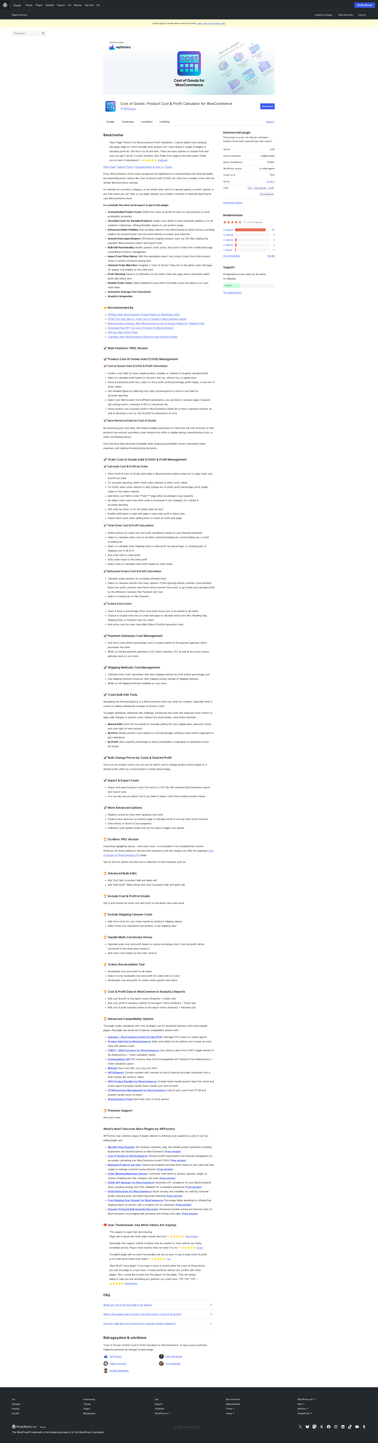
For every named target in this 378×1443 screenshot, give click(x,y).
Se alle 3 (271, 181)
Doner (230, 1408)
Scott (200, 1247)
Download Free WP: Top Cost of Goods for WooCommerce (140, 327)
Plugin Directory (19, 15)
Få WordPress (364, 5)
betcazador (131, 1283)
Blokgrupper (89, 1413)
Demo (169, 166)
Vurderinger (128, 121)
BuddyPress (305, 1413)
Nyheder (16, 1404)
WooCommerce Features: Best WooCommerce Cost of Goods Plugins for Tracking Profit (156, 323)
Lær (156, 1399)
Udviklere (159, 1408)
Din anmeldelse (231, 255)
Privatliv (15, 1413)
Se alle (271, 255)
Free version (173, 1151)
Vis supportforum (232, 292)
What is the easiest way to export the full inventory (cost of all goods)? (142, 1314)
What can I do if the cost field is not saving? (127, 1305)
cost (250, 188)
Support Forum (125, 166)
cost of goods (260, 188)
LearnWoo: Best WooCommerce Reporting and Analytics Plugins (142, 336)
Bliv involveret (233, 1399)
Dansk (43, 1427)
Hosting (15, 1408)
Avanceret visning (232, 202)
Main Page (109, 166)
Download (267, 106)
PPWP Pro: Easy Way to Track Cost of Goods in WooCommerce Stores (147, 319)
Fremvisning (89, 1399)
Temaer (87, 1404)
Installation (147, 121)
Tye (168, 1258)
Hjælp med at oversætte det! (211, 23)
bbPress (303, 1408)
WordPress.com (307, 1399)
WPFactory (130, 108)
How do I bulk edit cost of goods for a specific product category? (139, 1323)
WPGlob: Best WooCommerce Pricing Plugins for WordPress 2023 (144, 314)
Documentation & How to (149, 166)
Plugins (86, 1408)
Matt (301, 1404)
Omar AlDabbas (173, 1356)
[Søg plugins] (43, 33)
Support (270, 121)
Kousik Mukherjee (119, 1370)
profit (271, 188)
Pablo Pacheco (118, 1363)
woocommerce (266, 194)
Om (13, 1399)
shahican (163, 160)
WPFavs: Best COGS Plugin (123, 332)
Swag (230, 1413)
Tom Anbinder (172, 1363)
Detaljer (110, 121)
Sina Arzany (191, 1236)
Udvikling (165, 121)
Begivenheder (233, 1404)
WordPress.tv (162, 1413)
